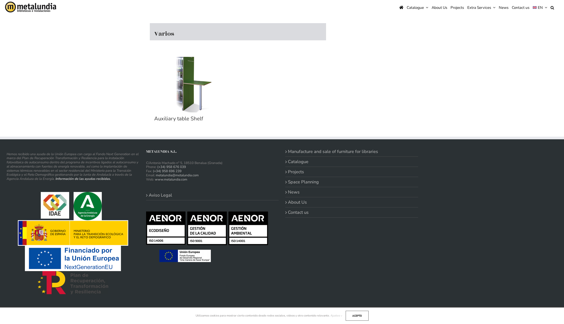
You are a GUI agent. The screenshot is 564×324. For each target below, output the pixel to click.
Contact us (298, 212)
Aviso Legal (160, 195)
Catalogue (298, 161)
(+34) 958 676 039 (171, 167)
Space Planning (303, 182)
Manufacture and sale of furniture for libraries (333, 151)
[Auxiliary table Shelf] (194, 84)
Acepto (357, 316)
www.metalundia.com (171, 179)
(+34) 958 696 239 (167, 171)
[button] (552, 7)
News (294, 192)
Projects (296, 172)
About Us (297, 202)
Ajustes (335, 316)
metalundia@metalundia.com (177, 175)
